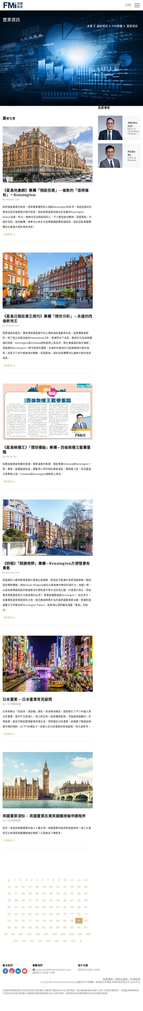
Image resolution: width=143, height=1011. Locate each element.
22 (64, 886)
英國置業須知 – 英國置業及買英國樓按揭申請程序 (44, 815)
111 (32, 941)
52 (23, 907)
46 (64, 900)
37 (85, 893)
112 (40, 941)
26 (9, 893)
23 (71, 886)
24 (78, 886)
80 (51, 920)
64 (23, 914)
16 (23, 886)
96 (78, 927)
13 (86, 880)
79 (44, 920)
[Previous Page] (9, 880)
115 (65, 941)
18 (37, 886)
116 (73, 941)
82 (64, 920)
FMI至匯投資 (13, 704)
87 (16, 927)
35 (71, 893)
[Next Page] (80, 941)
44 (51, 900)
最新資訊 (102, 26)
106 (71, 934)
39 (16, 900)
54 (37, 907)
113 (48, 941)
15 (16, 886)
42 (37, 900)
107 (80, 934)
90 (37, 927)
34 (64, 893)
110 (24, 941)
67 (44, 914)
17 (30, 886)
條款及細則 (121, 979)
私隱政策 (135, 979)
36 (78, 893)
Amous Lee (12, 199)
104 (54, 934)
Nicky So (11, 456)
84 (78, 920)
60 (78, 907)
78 (37, 920)
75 (16, 920)
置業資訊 (132, 26)
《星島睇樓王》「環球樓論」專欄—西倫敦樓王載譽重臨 (47, 449)
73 (85, 914)
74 (9, 920)
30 (37, 893)
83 (71, 920)
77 (30, 920)
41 (30, 900)
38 (9, 900)
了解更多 (8, 234)
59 (71, 907)
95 (71, 927)
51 (16, 907)
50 (9, 907)
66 (37, 914)
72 (78, 914)
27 (16, 893)
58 (64, 907)
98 (6, 934)
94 (64, 927)
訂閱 (128, 5)
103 (46, 934)
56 (51, 907)
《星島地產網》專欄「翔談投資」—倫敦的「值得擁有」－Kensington (46, 192)
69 (58, 914)
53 (30, 907)
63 (16, 914)
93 (58, 927)
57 (58, 907)
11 (72, 880)
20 (51, 886)
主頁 (90, 26)
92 (51, 927)
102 (37, 934)
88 (23, 927)
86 (9, 927)
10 (65, 880)
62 (9, 914)
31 (44, 893)
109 (15, 941)
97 (85, 927)
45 (58, 900)
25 (85, 886)
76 (23, 920)
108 (88, 934)
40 (23, 900)
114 (57, 941)
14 (9, 886)
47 (71, 900)
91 (44, 927)
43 (44, 900)
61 (85, 907)
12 (79, 880)
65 (30, 914)
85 (85, 920)
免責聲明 (108, 979)
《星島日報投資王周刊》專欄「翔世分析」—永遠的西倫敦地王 (47, 318)
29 (30, 893)
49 (85, 900)
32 (51, 893)
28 (23, 893)
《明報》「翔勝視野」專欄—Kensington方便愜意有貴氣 (46, 565)
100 (20, 934)
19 (44, 886)
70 (64, 914)
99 (13, 934)
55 (44, 907)
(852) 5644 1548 (90, 969)
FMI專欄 (117, 26)
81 (58, 920)
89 (30, 927)
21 (58, 886)
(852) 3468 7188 (45, 972)
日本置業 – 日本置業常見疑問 (27, 699)
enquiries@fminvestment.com (53, 969)
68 (51, 914)
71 (71, 914)
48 (78, 900)
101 (29, 934)
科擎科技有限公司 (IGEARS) (126, 982)
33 (58, 893)
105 (63, 934)
